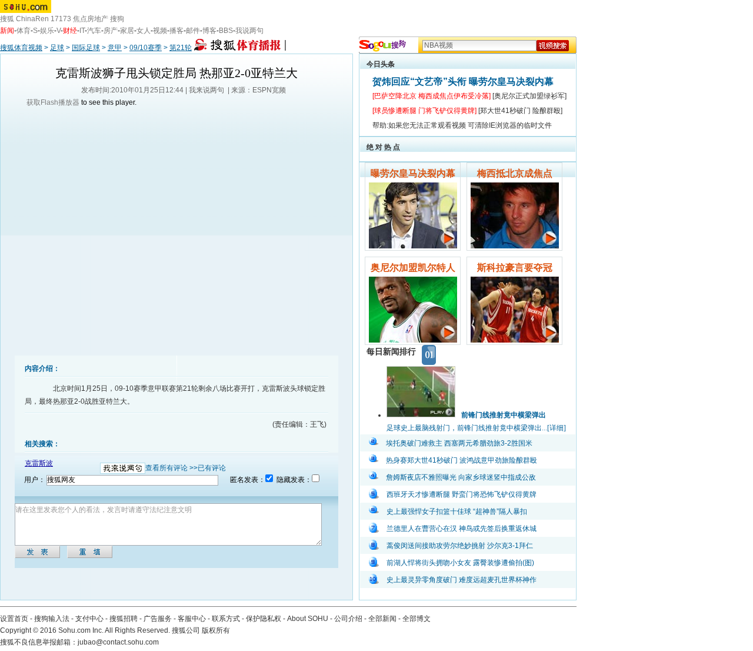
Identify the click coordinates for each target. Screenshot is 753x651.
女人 (143, 30)
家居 (127, 30)
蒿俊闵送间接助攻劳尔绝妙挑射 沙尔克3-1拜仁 (460, 546)
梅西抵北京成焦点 (514, 173)
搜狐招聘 (123, 619)
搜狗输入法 (51, 619)
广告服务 (158, 619)
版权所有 (216, 630)
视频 (160, 30)
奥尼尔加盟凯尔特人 (413, 268)
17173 (61, 19)
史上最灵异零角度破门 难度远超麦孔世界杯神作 (462, 580)
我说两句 (249, 30)
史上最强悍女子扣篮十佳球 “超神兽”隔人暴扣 (457, 511)
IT (82, 30)
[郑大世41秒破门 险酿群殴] (520, 111)
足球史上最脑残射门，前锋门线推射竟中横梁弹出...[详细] (476, 428)
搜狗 (117, 19)
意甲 (115, 48)
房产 (111, 30)
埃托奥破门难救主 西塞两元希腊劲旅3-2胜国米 (459, 443)
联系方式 (226, 619)
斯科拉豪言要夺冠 (514, 268)
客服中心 (192, 619)
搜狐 (7, 19)
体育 (23, 30)
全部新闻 (382, 619)
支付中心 (89, 619)
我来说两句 (206, 90)
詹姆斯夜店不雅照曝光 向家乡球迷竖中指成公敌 (461, 477)
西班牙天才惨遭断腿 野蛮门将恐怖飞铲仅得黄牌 (462, 494)
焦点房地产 (90, 19)
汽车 (94, 30)
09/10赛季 (145, 48)
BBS (226, 30)
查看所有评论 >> (171, 468)
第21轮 (180, 48)
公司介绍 (348, 619)
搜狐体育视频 (21, 48)
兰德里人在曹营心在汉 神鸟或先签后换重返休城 (462, 528)
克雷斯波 (39, 463)
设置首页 (14, 619)
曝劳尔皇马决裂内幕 (413, 173)
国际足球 (86, 48)
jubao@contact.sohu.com (118, 642)
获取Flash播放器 (52, 102)
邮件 (193, 30)
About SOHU (307, 619)
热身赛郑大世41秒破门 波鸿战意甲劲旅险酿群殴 (461, 460)
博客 (209, 30)
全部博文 (416, 619)
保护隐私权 (263, 619)
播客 (176, 30)
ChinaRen (32, 19)
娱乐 (47, 30)
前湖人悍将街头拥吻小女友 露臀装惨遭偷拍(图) (460, 563)
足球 (57, 48)
